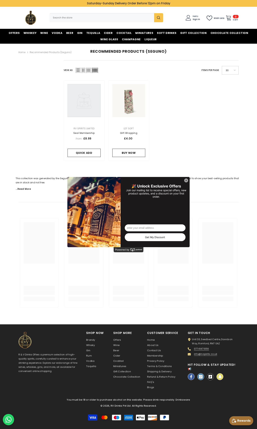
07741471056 (201, 348)
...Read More (23, 188)
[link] (39, 293)
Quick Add (84, 153)
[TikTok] (210, 376)
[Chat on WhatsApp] (8, 419)
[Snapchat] (220, 376)
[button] (78, 70)
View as (68, 70)
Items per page (210, 70)
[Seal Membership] (84, 100)
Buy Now (129, 153)
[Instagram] (200, 376)
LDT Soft (129, 128)
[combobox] (101, 17)
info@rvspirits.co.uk (205, 354)
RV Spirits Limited (84, 128)
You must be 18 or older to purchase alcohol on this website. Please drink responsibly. (121, 400)
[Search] (106, 17)
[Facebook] (191, 376)
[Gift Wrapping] (128, 100)
